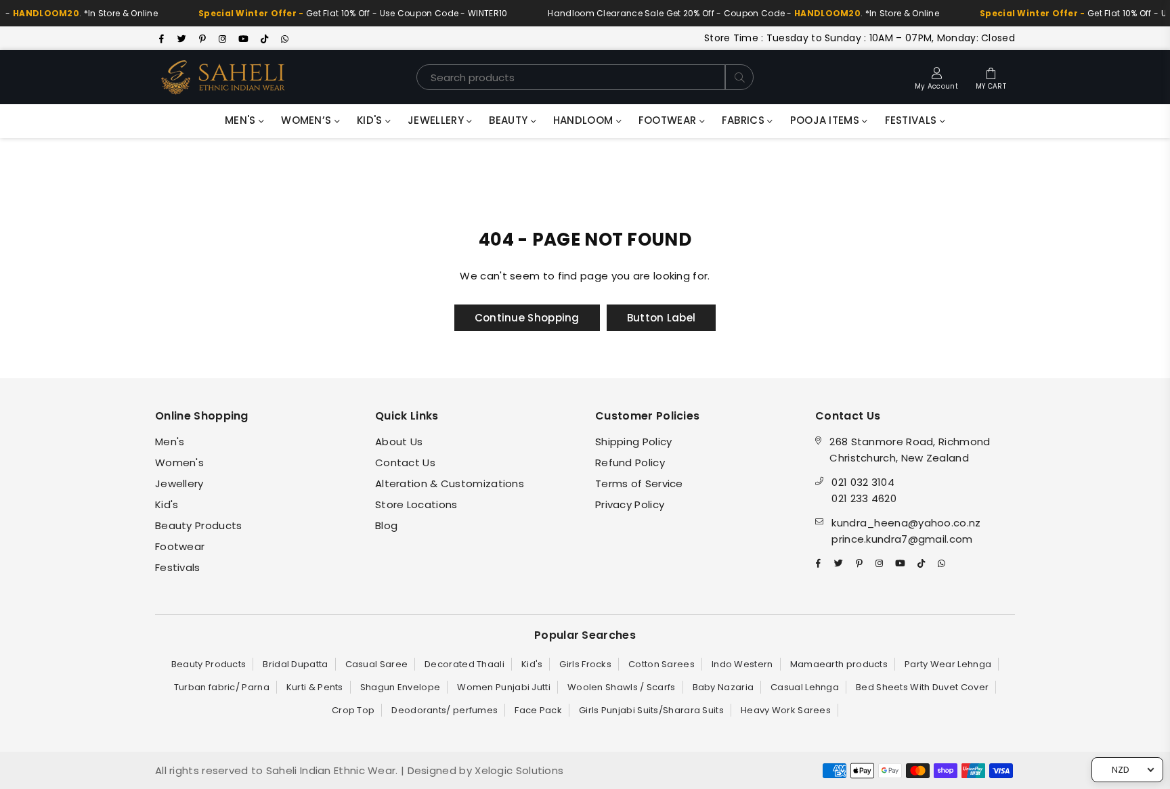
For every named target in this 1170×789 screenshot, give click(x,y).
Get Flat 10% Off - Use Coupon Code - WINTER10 (338, 13)
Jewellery (437, 120)
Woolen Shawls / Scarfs (621, 687)
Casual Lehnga (805, 687)
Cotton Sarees (661, 664)
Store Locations (416, 504)
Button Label (661, 318)
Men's (242, 120)
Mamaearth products (839, 664)
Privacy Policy (629, 504)
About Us (398, 441)
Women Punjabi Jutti (503, 687)
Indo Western (742, 664)
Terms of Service (639, 483)
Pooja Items (826, 120)
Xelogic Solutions (517, 770)
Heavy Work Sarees (786, 710)
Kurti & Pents (314, 687)
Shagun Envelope (400, 687)
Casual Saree (376, 664)
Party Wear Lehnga (948, 664)
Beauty (509, 120)
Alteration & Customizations (449, 483)
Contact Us (405, 462)
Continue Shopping (527, 318)
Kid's (371, 120)
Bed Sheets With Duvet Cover (922, 687)
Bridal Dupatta (295, 664)
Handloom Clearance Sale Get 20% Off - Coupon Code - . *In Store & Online (729, 13)
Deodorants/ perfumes (444, 710)
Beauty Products (198, 525)
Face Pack (538, 710)
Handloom (584, 120)
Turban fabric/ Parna (221, 687)
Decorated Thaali (464, 664)
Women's (179, 462)
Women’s (307, 120)
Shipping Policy (633, 441)
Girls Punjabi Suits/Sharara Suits (651, 710)
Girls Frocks (585, 664)
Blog (386, 525)
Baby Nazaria (723, 687)
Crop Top (353, 710)
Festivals (912, 120)
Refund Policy (630, 462)
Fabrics (744, 120)
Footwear (668, 120)
